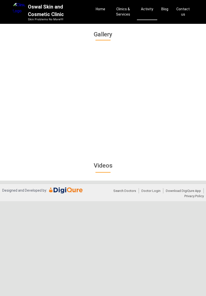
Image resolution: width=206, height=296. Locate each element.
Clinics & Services (123, 11)
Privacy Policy (194, 196)
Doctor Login (151, 191)
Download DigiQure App (183, 191)
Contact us (183, 11)
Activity (147, 9)
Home (100, 9)
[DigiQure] (66, 192)
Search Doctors (124, 191)
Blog (164, 9)
